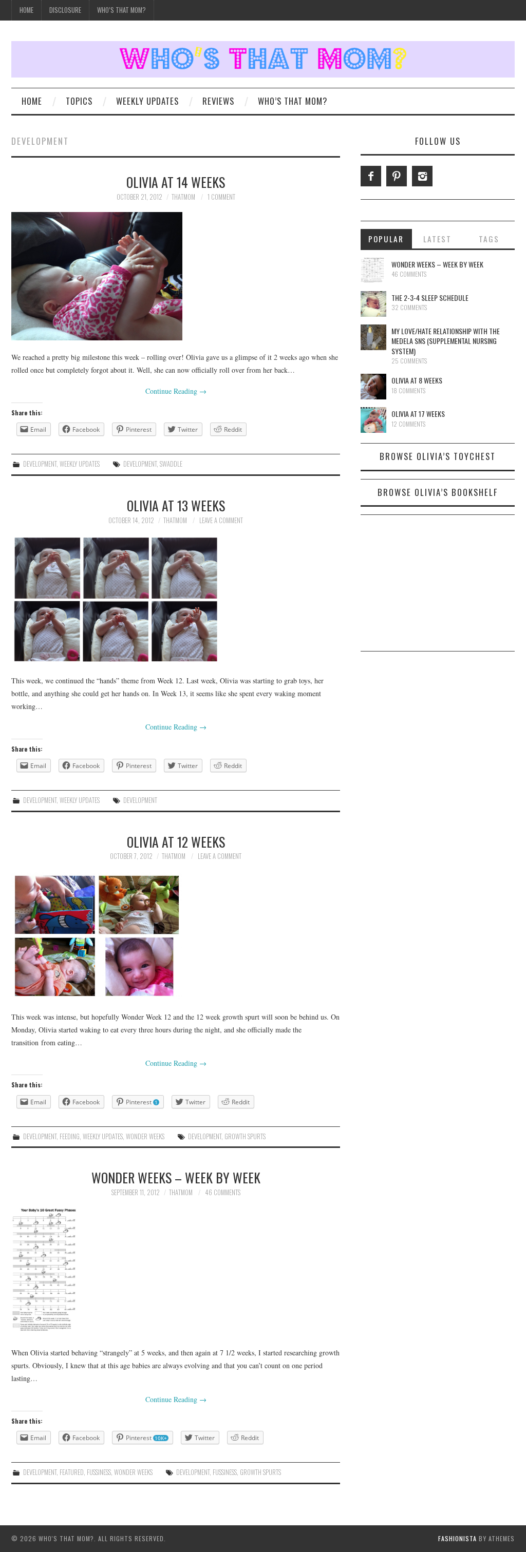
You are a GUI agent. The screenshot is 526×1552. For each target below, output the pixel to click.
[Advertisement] (438, 587)
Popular (386, 238)
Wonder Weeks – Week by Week (175, 1177)
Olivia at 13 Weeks (176, 505)
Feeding (70, 1136)
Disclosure (65, 10)
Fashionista (457, 1538)
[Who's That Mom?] (263, 58)
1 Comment (221, 197)
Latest (437, 238)
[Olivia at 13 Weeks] (175, 599)
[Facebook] (371, 176)
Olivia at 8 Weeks (416, 380)
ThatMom (183, 197)
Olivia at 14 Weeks (175, 181)
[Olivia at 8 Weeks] (373, 386)
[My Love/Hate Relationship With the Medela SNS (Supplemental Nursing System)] (373, 337)
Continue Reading (175, 391)
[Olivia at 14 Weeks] (175, 276)
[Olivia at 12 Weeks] (175, 936)
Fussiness (99, 1472)
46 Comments (222, 1192)
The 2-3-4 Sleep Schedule (429, 297)
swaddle (171, 464)
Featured (72, 1472)
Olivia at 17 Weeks (418, 413)
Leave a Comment (221, 520)
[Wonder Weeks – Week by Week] (175, 1272)
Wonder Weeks (145, 1136)
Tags (489, 238)
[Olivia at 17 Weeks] (373, 420)
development (140, 464)
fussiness (225, 1472)
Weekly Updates (147, 100)
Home (26, 10)
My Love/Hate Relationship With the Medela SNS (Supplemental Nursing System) (445, 340)
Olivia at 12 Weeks (176, 841)
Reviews (218, 100)
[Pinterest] (396, 176)
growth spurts (245, 1136)
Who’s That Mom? (121, 10)
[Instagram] (422, 176)
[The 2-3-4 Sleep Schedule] (373, 304)
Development (40, 464)
